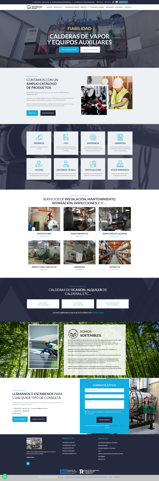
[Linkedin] (116, 2)
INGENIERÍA (79, 267)
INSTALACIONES (44, 234)
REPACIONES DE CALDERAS (115, 234)
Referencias (110, 7)
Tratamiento (100, 411)
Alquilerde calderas (43, 304)
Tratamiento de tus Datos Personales (97, 477)
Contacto (128, 7)
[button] (123, 2)
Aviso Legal (61, 477)
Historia (49, 7)
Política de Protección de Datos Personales (75, 477)
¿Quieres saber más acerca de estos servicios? (72, 312)
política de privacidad (114, 425)
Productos (58, 7)
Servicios (84, 7)
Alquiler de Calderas (97, 7)
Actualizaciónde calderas (112, 304)
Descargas (119, 7)
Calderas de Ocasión (72, 7)
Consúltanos (98, 312)
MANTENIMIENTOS (79, 234)
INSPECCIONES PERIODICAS (44, 267)
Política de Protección (112, 411)
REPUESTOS (115, 267)
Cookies (110, 477)
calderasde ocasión (78, 304)
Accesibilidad (116, 477)
